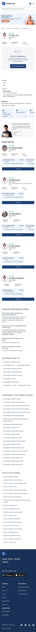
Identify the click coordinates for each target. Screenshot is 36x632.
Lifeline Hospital (7, 91)
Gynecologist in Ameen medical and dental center (16, 405)
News (3, 594)
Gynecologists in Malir (24, 385)
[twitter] (29, 625)
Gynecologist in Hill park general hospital (14, 402)
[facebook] (25, 625)
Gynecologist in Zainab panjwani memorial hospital (16, 412)
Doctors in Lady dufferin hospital (11, 535)
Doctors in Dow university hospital (12, 496)
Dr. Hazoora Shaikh (15, 148)
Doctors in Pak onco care (10, 486)
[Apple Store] (20, 575)
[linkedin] (33, 625)
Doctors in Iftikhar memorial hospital (12, 529)
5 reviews (25, 189)
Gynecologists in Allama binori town (12, 368)
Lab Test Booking (22, 594)
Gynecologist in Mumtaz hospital (11, 444)
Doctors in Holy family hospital (11, 508)
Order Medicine (22, 590)
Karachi (9, 28)
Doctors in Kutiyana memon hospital (12, 512)
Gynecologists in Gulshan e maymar (12, 375)
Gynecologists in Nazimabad (10, 382)
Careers (4, 597)
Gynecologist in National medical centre (13, 447)
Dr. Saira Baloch (14, 246)
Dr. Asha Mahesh (15, 214)
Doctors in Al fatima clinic (9, 515)
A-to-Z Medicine (6, 611)
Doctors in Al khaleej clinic (10, 505)
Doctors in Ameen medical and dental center (15, 483)
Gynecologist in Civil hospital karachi (13, 457)
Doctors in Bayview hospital (10, 476)
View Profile (18, 168)
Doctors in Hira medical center (11, 525)
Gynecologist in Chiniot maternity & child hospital (16, 409)
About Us (4, 590)
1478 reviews (25, 43)
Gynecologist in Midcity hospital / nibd (13, 461)
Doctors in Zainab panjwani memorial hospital (15, 493)
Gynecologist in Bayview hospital (12, 399)
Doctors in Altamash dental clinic (11, 518)
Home (3, 28)
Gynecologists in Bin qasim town (11, 362)
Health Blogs (5, 615)
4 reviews (25, 155)
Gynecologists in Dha (8, 365)
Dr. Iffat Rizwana (14, 180)
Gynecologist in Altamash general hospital (14, 441)
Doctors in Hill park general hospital (12, 480)
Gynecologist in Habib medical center (13, 464)
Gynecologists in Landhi (9, 385)
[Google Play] (7, 575)
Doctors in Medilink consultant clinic (12, 539)
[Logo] (3, 553)
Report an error (16, 133)
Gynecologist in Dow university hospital (13, 415)
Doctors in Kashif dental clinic (11, 532)
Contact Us (5, 604)
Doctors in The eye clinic (9, 542)
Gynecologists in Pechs (9, 378)
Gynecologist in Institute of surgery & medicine (15, 451)
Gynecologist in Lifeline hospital (11, 434)
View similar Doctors (18, 66)
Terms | (4, 628)
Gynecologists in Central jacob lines (12, 372)
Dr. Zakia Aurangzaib (16, 278)
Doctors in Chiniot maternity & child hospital (14, 490)
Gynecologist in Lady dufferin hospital (13, 431)
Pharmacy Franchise (23, 587)
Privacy (9, 628)
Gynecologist (16, 28)
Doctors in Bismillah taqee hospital (12, 522)
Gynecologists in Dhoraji (23, 365)
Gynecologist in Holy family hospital (12, 424)
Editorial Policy (6, 601)
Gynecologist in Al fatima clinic (11, 427)
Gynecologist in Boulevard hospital (12, 437)
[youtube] (21, 625)
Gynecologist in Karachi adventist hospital (14, 454)
